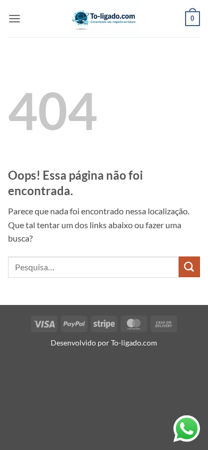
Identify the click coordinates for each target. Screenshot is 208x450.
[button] (14, 18)
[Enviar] (189, 266)
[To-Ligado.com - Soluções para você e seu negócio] (104, 18)
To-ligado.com (134, 342)
